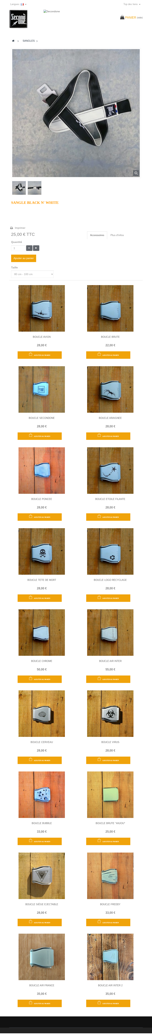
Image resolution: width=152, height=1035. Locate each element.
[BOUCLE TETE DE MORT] (42, 551)
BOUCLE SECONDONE (42, 418)
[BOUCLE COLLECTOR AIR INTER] (110, 632)
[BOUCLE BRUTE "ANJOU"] (110, 794)
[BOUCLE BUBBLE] (42, 794)
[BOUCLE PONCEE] (42, 470)
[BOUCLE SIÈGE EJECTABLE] (42, 875)
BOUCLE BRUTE (110, 337)
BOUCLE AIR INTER (110, 661)
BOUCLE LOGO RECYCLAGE (110, 580)
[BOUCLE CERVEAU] (42, 713)
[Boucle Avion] (42, 308)
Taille (15, 267)
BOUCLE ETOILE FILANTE (110, 499)
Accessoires (97, 235)
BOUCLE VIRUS (110, 742)
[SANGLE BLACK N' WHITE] (19, 188)
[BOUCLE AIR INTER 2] (110, 956)
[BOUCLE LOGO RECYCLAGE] (110, 551)
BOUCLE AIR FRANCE (41, 985)
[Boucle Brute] (110, 308)
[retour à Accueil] (13, 40)
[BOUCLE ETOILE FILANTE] (110, 470)
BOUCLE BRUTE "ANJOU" (110, 823)
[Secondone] (24, 19)
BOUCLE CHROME (41, 661)
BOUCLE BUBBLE (42, 823)
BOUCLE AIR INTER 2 (110, 985)
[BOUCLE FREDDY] (110, 875)
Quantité (16, 241)
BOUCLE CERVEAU (42, 742)
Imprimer (20, 227)
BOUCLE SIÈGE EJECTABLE (41, 904)
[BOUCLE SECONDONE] (42, 389)
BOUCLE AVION (42, 337)
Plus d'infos (117, 235)
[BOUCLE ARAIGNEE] (110, 389)
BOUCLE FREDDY (110, 904)
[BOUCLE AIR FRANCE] (42, 956)
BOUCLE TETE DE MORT (41, 580)
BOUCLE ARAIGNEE (110, 418)
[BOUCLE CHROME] (42, 632)
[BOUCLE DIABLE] (110, 713)
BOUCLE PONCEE (41, 499)
